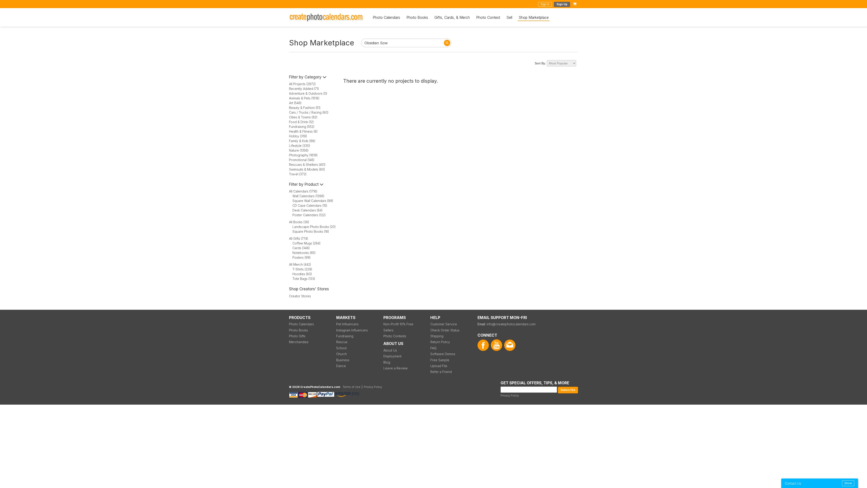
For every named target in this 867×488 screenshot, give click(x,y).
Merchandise (298, 342)
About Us (390, 350)
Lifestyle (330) (299, 146)
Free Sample (439, 360)
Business (342, 360)
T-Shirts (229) (302, 269)
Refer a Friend (441, 372)
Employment (392, 356)
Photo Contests (394, 336)
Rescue (341, 342)
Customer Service (443, 324)
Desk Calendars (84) (307, 210)
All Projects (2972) (302, 84)
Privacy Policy (510, 395)
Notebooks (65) (304, 253)
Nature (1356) (299, 150)
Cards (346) (301, 248)
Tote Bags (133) (303, 279)
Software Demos (442, 354)
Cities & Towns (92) (303, 117)
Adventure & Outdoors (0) (308, 93)
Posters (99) (301, 257)
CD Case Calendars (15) (309, 205)
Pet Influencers (347, 324)
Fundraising (344, 336)
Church (341, 354)
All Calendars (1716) (303, 191)
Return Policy (440, 342)
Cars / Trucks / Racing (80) (309, 112)
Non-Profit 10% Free (398, 324)
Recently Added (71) (304, 89)
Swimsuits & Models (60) (307, 169)
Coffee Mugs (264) (306, 243)
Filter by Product (304, 184)
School (341, 348)
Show (848, 483)
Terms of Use (351, 387)
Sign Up (562, 4)
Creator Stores (300, 296)
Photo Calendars (386, 17)
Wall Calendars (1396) (308, 196)
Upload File (438, 366)
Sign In (545, 4)
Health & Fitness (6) (303, 131)
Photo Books (417, 17)
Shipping (436, 336)
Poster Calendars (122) (309, 215)
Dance (341, 366)
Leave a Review (395, 368)
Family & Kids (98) (302, 141)
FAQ (433, 348)
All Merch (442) (300, 264)
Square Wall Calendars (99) (312, 201)
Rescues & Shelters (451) (307, 165)
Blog (386, 362)
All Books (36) (299, 222)
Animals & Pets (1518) (304, 98)
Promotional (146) (302, 160)
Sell (509, 17)
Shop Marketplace (534, 17)
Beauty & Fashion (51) (305, 108)
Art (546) (295, 103)
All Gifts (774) (298, 238)
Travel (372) (298, 174)
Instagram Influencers (352, 330)
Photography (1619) (303, 155)
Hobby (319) (298, 136)
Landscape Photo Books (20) (314, 227)
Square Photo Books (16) (310, 231)
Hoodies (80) (302, 274)
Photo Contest (488, 17)
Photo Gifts (297, 336)
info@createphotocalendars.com (511, 324)
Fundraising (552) (302, 127)
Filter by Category (306, 77)
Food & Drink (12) (301, 122)
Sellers (388, 330)
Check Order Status (444, 330)
